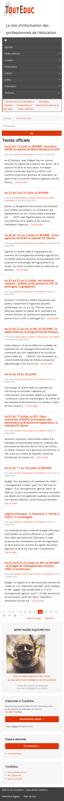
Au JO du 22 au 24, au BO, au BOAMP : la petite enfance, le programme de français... (32, 330)
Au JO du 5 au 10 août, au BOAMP (27, 192)
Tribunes (8, 105)
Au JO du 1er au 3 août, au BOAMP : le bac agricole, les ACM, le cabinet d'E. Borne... (32, 236)
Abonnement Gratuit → (32, 719)
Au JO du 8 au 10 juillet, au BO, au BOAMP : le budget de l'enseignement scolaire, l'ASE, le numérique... (32, 566)
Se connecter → (32, 745)
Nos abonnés (14, 775)
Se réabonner (15, 753)
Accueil (7, 118)
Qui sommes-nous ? (17, 772)
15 (56, 611)
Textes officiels (25, 108)
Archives (9, 92)
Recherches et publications (20, 101)
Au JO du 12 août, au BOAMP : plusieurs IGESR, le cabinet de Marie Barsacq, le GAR (32, 147)
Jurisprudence (24, 105)
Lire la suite (21, 182)
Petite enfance (12, 53)
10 (29, 611)
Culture (8, 73)
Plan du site (30, 796)
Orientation (10, 86)
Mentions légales (11, 796)
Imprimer (49, 618)
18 (14, 615)
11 (35, 611)
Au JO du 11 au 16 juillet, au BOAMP (28, 468)
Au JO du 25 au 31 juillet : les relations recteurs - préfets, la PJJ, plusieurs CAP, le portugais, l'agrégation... (31, 283)
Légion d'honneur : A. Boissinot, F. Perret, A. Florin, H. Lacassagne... (32, 515)
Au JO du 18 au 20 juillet (20, 374)
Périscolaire (10, 66)
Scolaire (8, 60)
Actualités (44, 101)
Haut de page (34, 618)
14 (50, 611)
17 (9, 615)
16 (4, 615)
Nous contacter (15, 778)
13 (45, 611)
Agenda (8, 47)
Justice (7, 79)
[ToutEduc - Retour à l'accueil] (19, 15)
